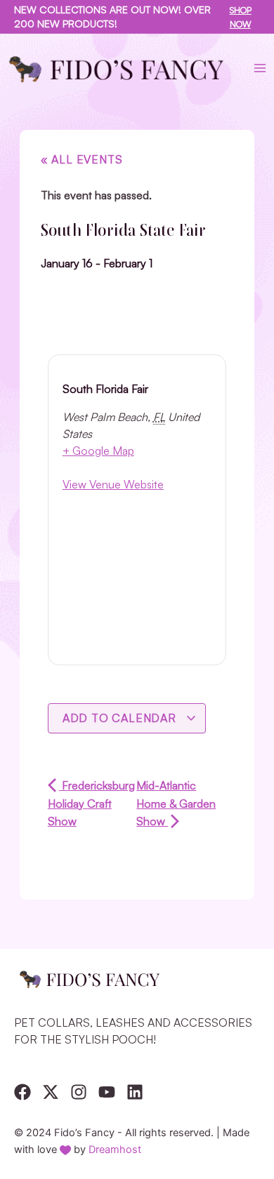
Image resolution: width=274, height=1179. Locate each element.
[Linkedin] (134, 1092)
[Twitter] (50, 1092)
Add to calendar (121, 718)
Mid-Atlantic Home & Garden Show (176, 803)
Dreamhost (115, 1149)
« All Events (82, 159)
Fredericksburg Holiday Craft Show (91, 803)
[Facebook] (22, 1092)
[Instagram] (78, 1092)
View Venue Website (113, 484)
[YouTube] (106, 1092)
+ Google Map (98, 451)
